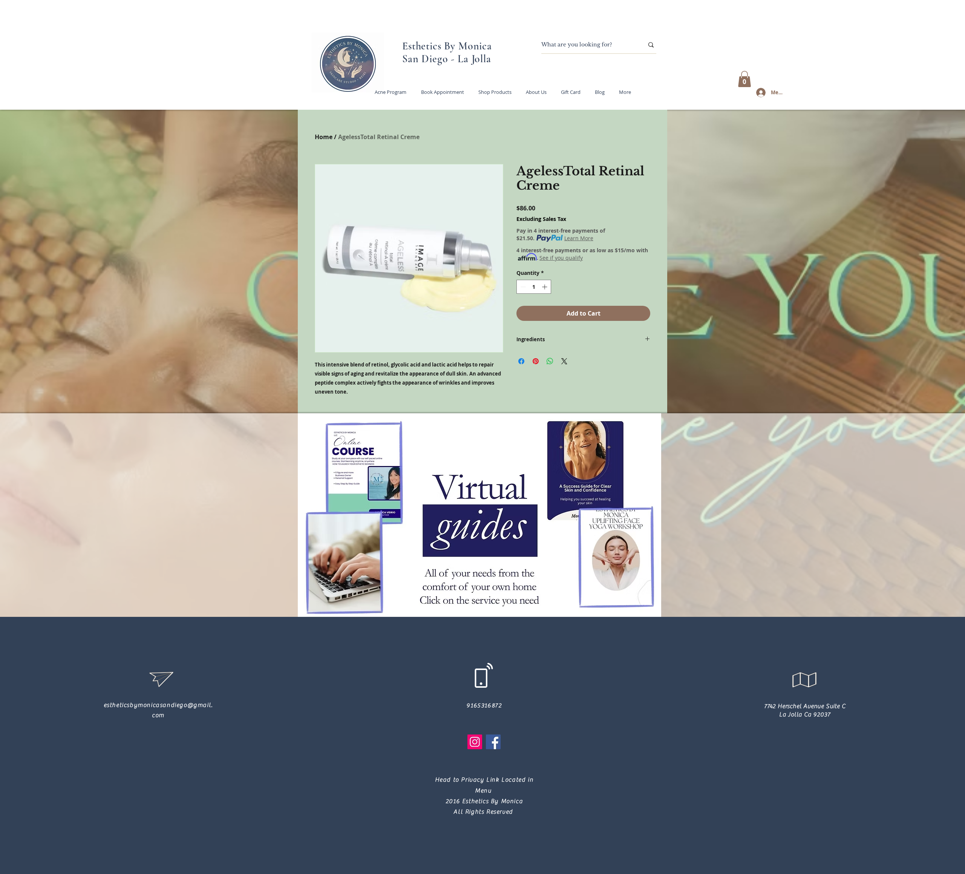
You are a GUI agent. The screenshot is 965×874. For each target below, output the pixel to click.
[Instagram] (474, 741)
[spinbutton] (534, 286)
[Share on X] (564, 361)
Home (323, 137)
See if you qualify (561, 257)
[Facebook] (493, 741)
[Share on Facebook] (521, 361)
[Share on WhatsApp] (549, 361)
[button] (744, 79)
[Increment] (545, 286)
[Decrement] (522, 286)
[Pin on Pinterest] (535, 361)
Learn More (578, 238)
